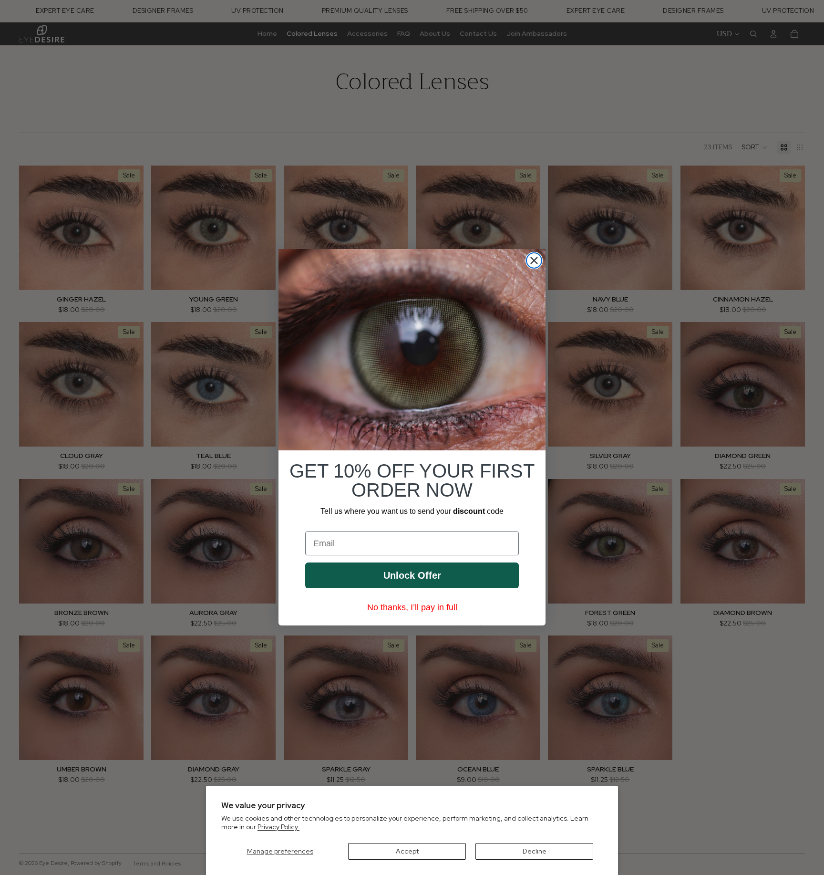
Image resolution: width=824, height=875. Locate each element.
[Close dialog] (534, 260)
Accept (407, 851)
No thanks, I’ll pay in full (412, 608)
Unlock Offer (412, 576)
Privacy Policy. (278, 827)
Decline (534, 851)
